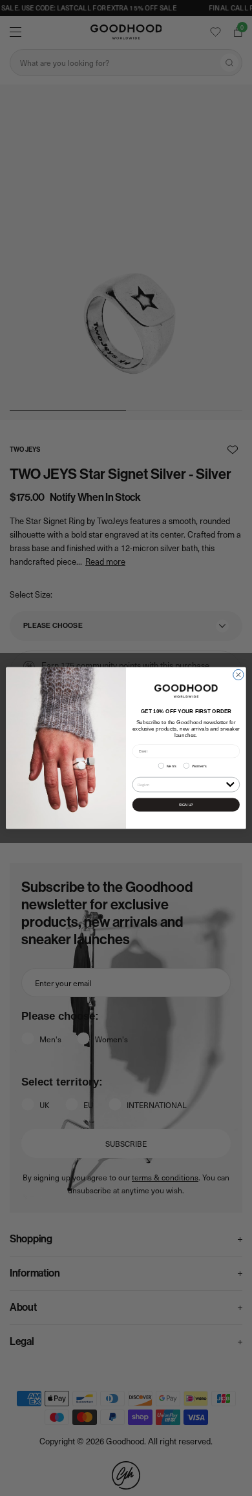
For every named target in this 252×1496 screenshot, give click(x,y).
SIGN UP (186, 804)
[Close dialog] (238, 674)
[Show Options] (230, 784)
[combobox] (181, 784)
